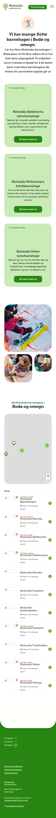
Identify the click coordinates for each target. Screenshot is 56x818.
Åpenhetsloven (10, 773)
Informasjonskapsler (13, 770)
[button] (14, 443)
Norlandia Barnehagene (15, 806)
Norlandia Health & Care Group (16, 800)
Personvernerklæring (13, 766)
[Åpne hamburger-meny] (52, 7)
